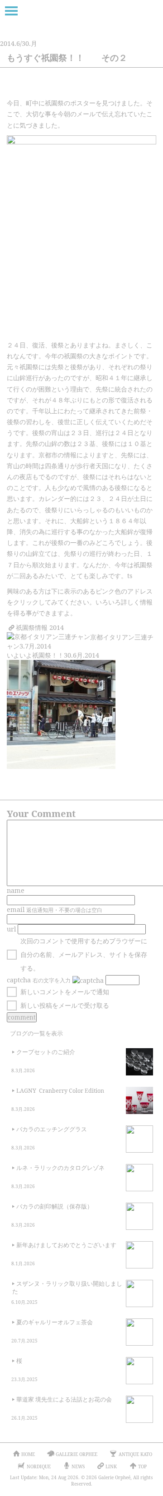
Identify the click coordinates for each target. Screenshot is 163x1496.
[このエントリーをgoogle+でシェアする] (113, 88)
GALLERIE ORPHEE (76, 1454)
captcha (19, 980)
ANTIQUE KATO (135, 1454)
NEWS (78, 1466)
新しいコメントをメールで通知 (64, 991)
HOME (28, 1454)
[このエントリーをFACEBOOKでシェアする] (92, 88)
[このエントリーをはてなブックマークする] (133, 88)
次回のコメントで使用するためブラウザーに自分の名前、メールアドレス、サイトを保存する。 (83, 954)
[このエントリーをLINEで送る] (153, 88)
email (15, 909)
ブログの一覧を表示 (36, 1033)
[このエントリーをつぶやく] (72, 88)
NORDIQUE (39, 1466)
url (11, 929)
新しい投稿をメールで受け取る (64, 1005)
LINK (111, 1466)
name (15, 890)
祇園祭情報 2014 (40, 627)
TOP (142, 1466)
